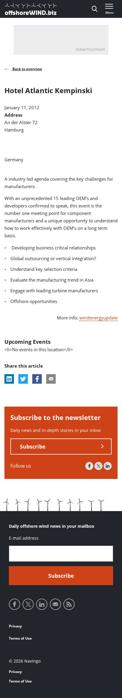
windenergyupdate (98, 318)
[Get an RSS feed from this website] (69, 604)
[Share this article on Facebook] (37, 379)
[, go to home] (31, 9)
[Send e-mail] (55, 604)
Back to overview (27, 68)
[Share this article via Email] (51, 379)
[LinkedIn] (108, 466)
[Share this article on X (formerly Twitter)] (23, 379)
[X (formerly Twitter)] (98, 466)
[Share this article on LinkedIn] (9, 379)
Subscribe (33, 446)
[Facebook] (89, 466)
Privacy (15, 626)
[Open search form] (94, 9)
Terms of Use (20, 638)
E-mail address (23, 538)
